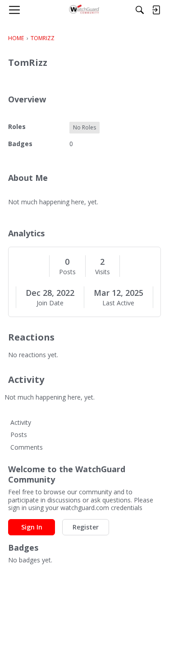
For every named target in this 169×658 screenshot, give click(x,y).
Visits (102, 272)
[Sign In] (156, 10)
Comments (26, 447)
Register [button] (86, 527)
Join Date (50, 303)
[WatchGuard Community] (84, 10)
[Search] (140, 10)
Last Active (118, 303)
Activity (20, 422)
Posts (67, 272)
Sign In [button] (31, 527)
